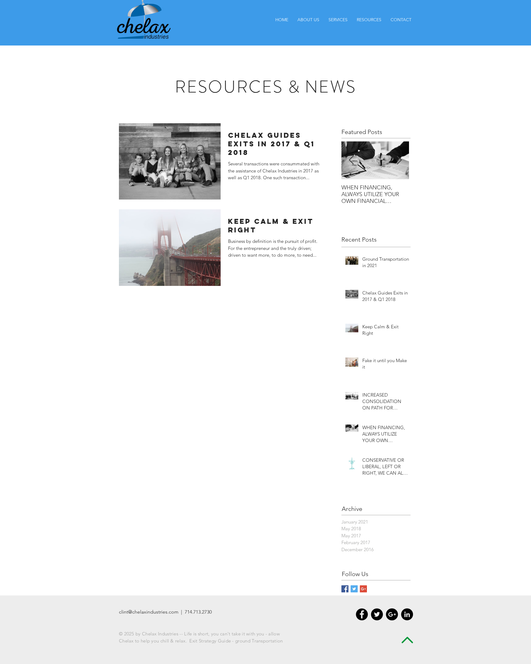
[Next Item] (399, 160)
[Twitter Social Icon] (354, 588)
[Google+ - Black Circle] (392, 614)
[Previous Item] (351, 160)
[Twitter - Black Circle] (377, 614)
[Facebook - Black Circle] (362, 614)
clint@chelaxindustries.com (149, 612)
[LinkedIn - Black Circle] (407, 614)
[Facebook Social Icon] (344, 588)
